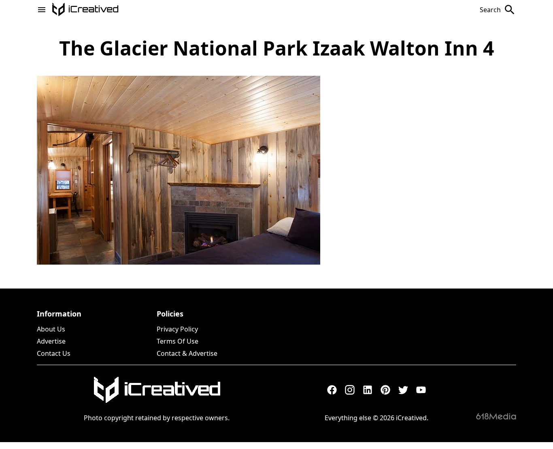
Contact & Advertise (187, 353)
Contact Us (53, 353)
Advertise (51, 341)
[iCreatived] (156, 390)
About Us (51, 329)
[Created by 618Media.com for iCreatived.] (496, 416)
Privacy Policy (177, 329)
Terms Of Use (177, 341)
